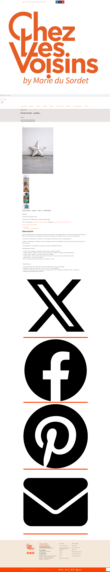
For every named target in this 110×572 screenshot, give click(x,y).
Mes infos (74, 549)
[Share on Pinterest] (55, 469)
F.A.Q (60, 554)
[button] (22, 126)
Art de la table (59, 106)
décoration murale (38, 222)
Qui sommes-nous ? (63, 545)
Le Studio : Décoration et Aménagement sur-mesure (64, 548)
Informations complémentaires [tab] (31, 228)
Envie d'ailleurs (64, 222)
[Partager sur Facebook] (55, 402)
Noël (69, 222)
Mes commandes (76, 547)
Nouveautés (24, 106)
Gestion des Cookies (64, 558)
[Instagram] (59, 2)
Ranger (51, 106)
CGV (60, 556)
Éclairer (45, 106)
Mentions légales (42, 569)
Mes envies (74, 545)
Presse (60, 552)
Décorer (38, 106)
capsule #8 (57, 222)
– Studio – (86, 106)
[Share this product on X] (55, 337)
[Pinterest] (62, 2)
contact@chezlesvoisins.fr (44, 544)
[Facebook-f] (57, 2)
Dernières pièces (77, 106)
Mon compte (3, 99)
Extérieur (46, 222)
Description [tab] (26, 227)
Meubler (31, 106)
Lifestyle (68, 106)
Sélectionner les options (28, 120)
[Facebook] (28, 553)
